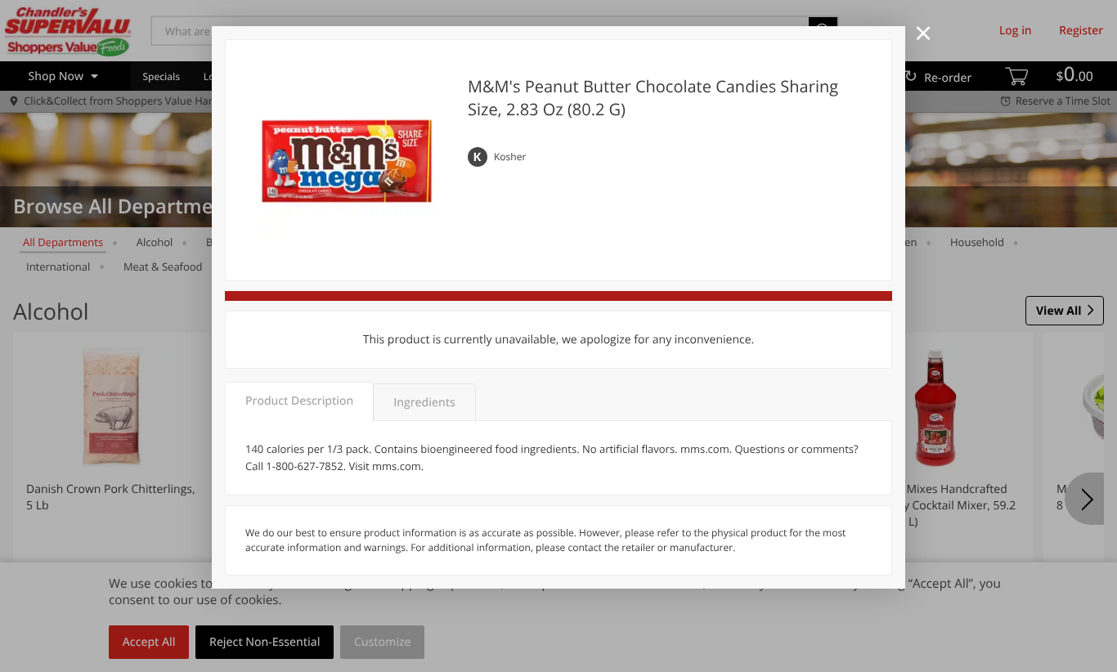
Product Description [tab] (299, 401)
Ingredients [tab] (424, 402)
